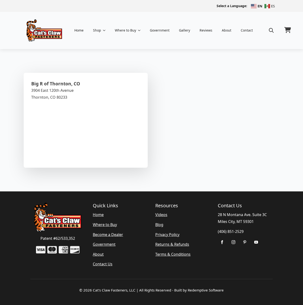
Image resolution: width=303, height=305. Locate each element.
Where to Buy (125, 30)
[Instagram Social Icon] (233, 242)
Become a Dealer (108, 234)
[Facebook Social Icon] (222, 242)
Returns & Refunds (172, 244)
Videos (161, 214)
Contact (247, 30)
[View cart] (287, 30)
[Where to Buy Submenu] (140, 30)
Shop (97, 30)
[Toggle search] (271, 30)
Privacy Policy (167, 234)
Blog (159, 224)
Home (79, 30)
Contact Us (102, 264)
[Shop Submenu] (105, 30)
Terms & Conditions (173, 254)
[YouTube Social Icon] (256, 242)
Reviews (206, 30)
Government (159, 30)
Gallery (184, 30)
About (226, 30)
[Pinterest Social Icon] (245, 242)
